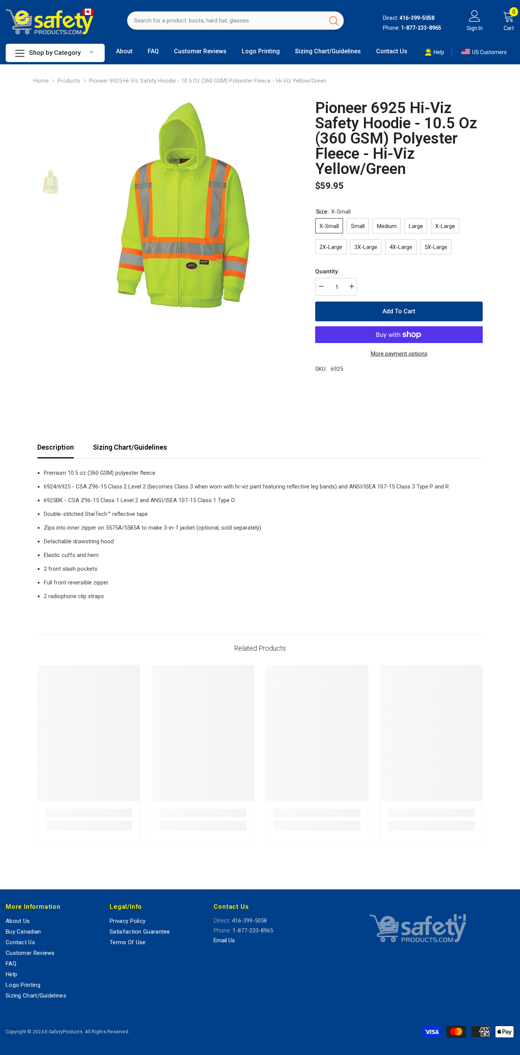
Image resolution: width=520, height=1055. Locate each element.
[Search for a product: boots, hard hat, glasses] (235, 20)
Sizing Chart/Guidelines (130, 447)
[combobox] (225, 20)
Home (41, 80)
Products (68, 80)
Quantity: (327, 271)
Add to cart (399, 311)
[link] (88, 813)
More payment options (399, 353)
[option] (184, 207)
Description (55, 447)
